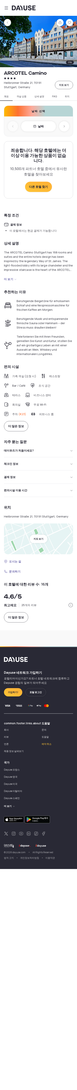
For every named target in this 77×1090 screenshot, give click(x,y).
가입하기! (13, 692)
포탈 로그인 (36, 692)
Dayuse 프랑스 (12, 769)
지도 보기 (64, 85)
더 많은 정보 (16, 426)
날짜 (41, 126)
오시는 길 (15, 561)
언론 (6, 744)
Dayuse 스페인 (12, 798)
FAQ (54, 96)
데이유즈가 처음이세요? (19, 450)
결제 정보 (10, 477)
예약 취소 (47, 744)
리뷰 (6, 737)
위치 (67, 96)
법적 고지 (9, 858)
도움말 (45, 737)
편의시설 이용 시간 (15, 490)
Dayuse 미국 (10, 784)
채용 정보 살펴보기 (14, 751)
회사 (6, 729)
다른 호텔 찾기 (38, 187)
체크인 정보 (11, 464)
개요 (6, 96)
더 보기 (8, 279)
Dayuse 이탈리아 (13, 791)
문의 (44, 729)
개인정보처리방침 (29, 858)
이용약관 (50, 858)
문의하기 (15, 571)
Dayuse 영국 (10, 776)
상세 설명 (39, 96)
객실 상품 (21, 96)
